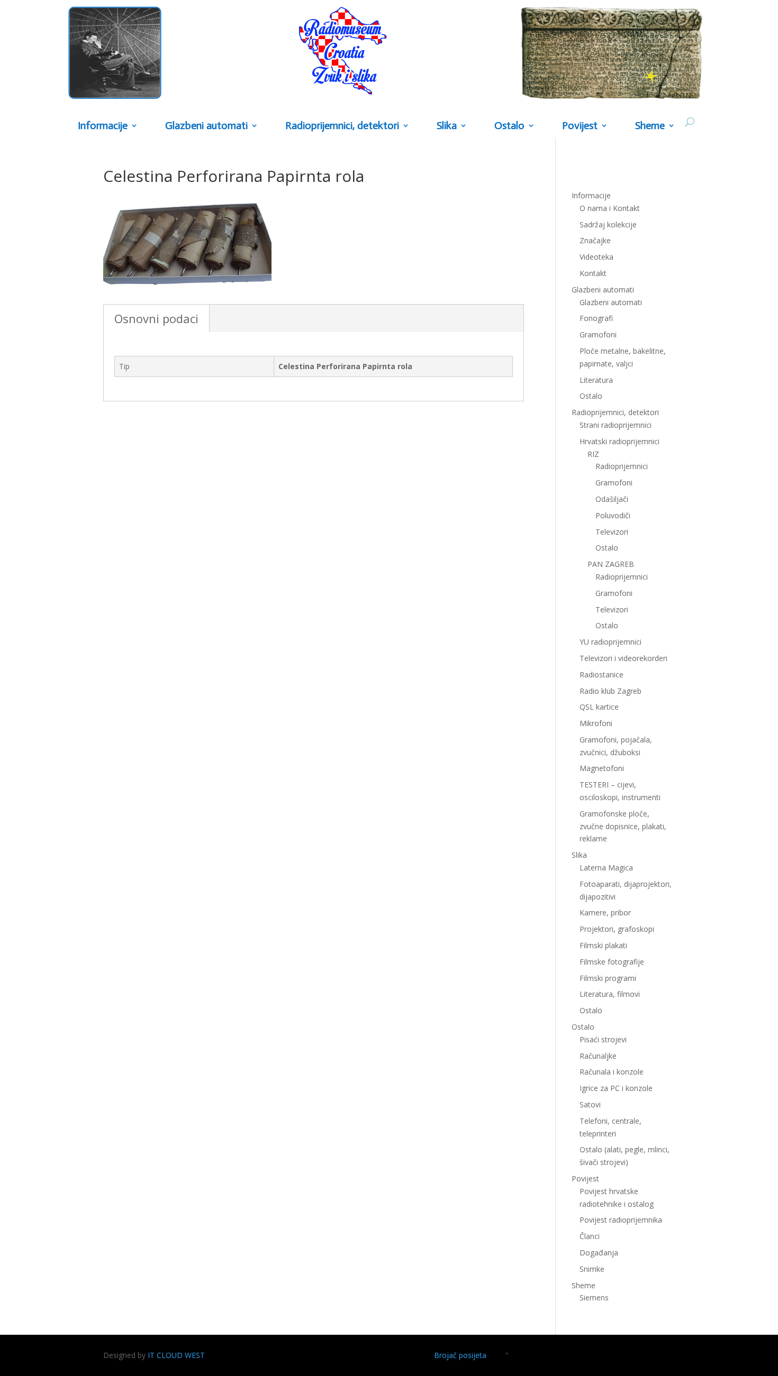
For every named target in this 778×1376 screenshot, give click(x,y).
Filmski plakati (603, 945)
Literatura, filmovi (610, 994)
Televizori (611, 532)
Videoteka (596, 257)
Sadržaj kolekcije (608, 224)
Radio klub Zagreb (610, 691)
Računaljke (598, 1056)
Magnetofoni (602, 768)
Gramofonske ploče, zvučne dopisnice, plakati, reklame (623, 826)
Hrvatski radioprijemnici (619, 441)
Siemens (594, 1297)
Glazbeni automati (611, 302)
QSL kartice (599, 707)
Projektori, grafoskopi (617, 929)
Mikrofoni (596, 723)
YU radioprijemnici (610, 642)
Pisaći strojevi (603, 1039)
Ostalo (606, 548)
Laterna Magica (606, 868)
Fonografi (596, 318)
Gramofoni (598, 334)
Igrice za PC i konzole (616, 1088)
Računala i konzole (612, 1072)
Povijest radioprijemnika (621, 1220)
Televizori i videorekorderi (623, 658)
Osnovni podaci (156, 318)
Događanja (599, 1252)
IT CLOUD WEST (176, 1355)
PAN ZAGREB (610, 564)
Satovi (590, 1104)
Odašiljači (611, 499)
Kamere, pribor (605, 912)
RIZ (593, 454)
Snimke (592, 1269)
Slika (447, 126)
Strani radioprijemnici (616, 425)
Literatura (596, 380)
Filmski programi (608, 978)
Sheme (650, 126)
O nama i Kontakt (610, 208)
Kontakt (593, 273)
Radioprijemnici (621, 466)
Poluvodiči (612, 515)
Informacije (103, 126)
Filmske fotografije (612, 962)
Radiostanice (601, 674)
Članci (590, 1236)
